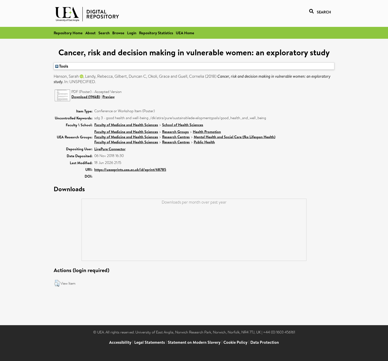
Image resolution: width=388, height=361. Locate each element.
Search (104, 32)
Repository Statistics (156, 32)
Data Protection (264, 342)
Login (131, 32)
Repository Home (68, 32)
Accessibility (120, 342)
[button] (57, 283)
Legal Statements (149, 342)
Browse (118, 32)
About (90, 32)
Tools (63, 66)
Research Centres (176, 136)
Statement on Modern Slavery (194, 342)
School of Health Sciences (182, 124)
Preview (108, 96)
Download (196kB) (85, 96)
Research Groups (175, 131)
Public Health (204, 142)
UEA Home (185, 32)
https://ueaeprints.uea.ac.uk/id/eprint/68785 (130, 169)
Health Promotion (207, 131)
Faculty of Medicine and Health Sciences (126, 124)
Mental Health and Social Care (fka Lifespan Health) (234, 136)
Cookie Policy (235, 342)
